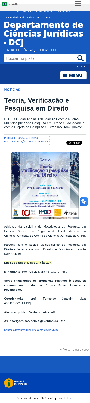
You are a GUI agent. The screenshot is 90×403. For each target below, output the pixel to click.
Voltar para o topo (76, 349)
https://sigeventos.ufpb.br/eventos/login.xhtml (31, 330)
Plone (70, 398)
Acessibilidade (25, 11)
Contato (81, 66)
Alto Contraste (46, 11)
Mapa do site (65, 11)
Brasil (13, 4)
